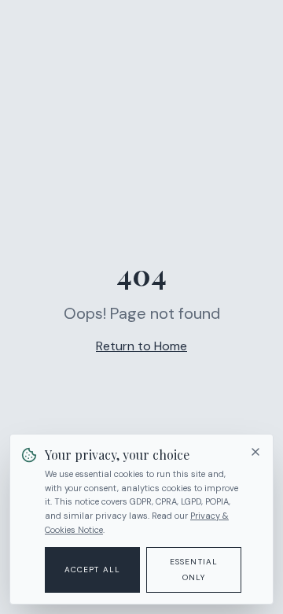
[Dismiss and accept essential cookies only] (255, 452)
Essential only (194, 570)
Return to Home (141, 346)
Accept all (92, 569)
